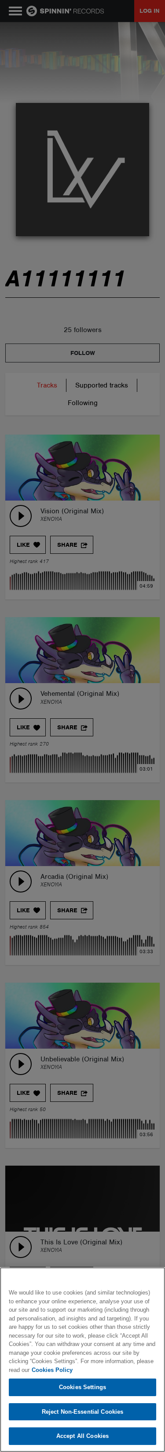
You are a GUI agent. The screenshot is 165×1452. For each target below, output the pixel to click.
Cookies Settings (82, 1387)
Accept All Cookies (82, 1436)
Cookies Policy (52, 1370)
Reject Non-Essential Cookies (83, 1411)
